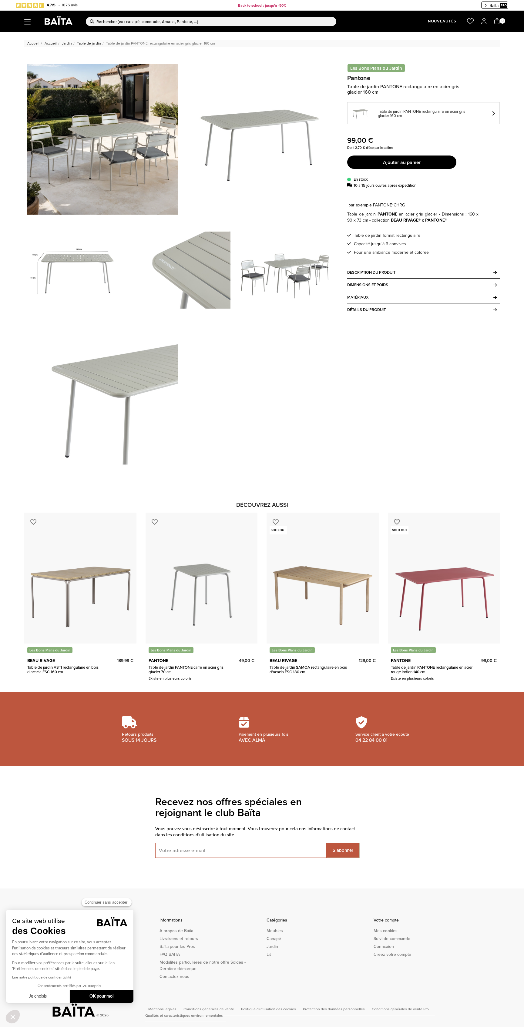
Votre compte (386, 920)
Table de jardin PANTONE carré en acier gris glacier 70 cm (186, 669)
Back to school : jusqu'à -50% (262, 5)
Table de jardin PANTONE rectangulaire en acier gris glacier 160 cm (421, 113)
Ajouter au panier (402, 162)
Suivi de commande (392, 938)
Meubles (275, 931)
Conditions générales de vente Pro (400, 1009)
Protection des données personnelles (334, 1009)
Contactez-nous (174, 976)
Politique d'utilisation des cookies (269, 1009)
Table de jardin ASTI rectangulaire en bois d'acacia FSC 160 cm (63, 669)
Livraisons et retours (179, 938)
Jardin (272, 946)
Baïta (494, 5)
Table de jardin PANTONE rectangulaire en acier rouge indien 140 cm (431, 669)
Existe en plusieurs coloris (170, 678)
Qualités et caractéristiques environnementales (184, 1015)
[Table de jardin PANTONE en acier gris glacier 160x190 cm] (259, 139)
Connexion (384, 946)
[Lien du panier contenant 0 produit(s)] (497, 21)
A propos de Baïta (176, 931)
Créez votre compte (392, 954)
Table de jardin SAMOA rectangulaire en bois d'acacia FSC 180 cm (308, 669)
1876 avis (70, 5)
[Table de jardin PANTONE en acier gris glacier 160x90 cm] (102, 139)
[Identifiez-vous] (484, 21)
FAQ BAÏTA (170, 954)
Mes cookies (386, 931)
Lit (269, 954)
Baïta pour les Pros (177, 946)
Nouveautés (442, 21)
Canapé (274, 938)
